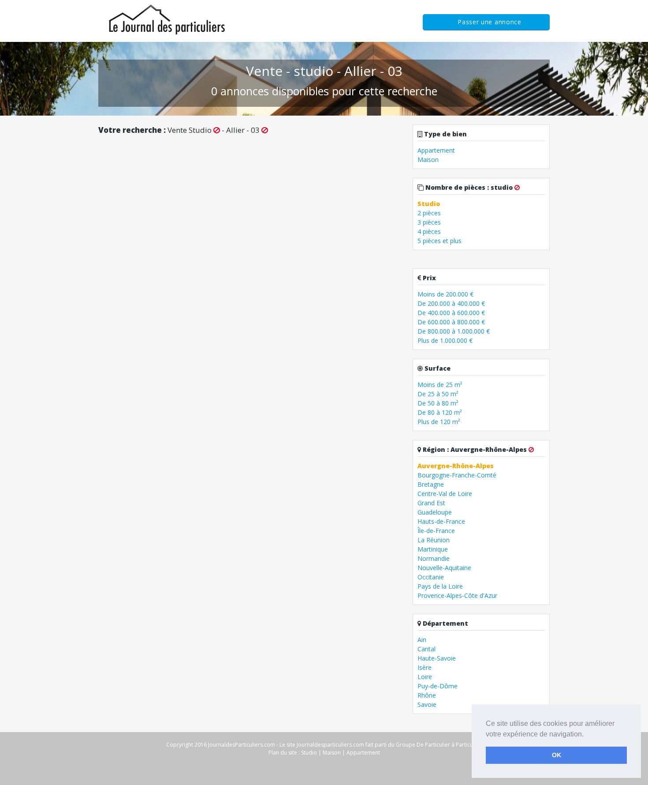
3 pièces (429, 222)
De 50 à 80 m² (437, 403)
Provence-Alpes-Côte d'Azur (457, 595)
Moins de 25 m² (439, 384)
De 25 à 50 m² (437, 394)
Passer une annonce (489, 22)
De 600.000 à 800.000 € (451, 322)
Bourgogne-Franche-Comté (456, 475)
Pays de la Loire (440, 586)
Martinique (432, 549)
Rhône (426, 695)
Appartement (436, 150)
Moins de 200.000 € (445, 294)
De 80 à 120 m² (439, 412)
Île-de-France (436, 530)
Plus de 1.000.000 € (445, 340)
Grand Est (431, 503)
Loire (424, 676)
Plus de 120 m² (438, 421)
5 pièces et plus (439, 241)
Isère (424, 667)
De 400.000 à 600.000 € (451, 312)
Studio (309, 752)
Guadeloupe (434, 512)
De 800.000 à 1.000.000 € (453, 331)
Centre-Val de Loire (444, 493)
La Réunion (433, 540)
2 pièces (429, 213)
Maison (428, 159)
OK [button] (556, 755)
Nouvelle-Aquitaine (444, 567)
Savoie (426, 704)
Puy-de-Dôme (437, 686)
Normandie (433, 558)
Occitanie (430, 577)
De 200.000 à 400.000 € (451, 303)
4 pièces (429, 231)
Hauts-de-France (441, 521)
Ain (421, 639)
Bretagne (430, 484)
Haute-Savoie (436, 658)
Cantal (426, 649)
